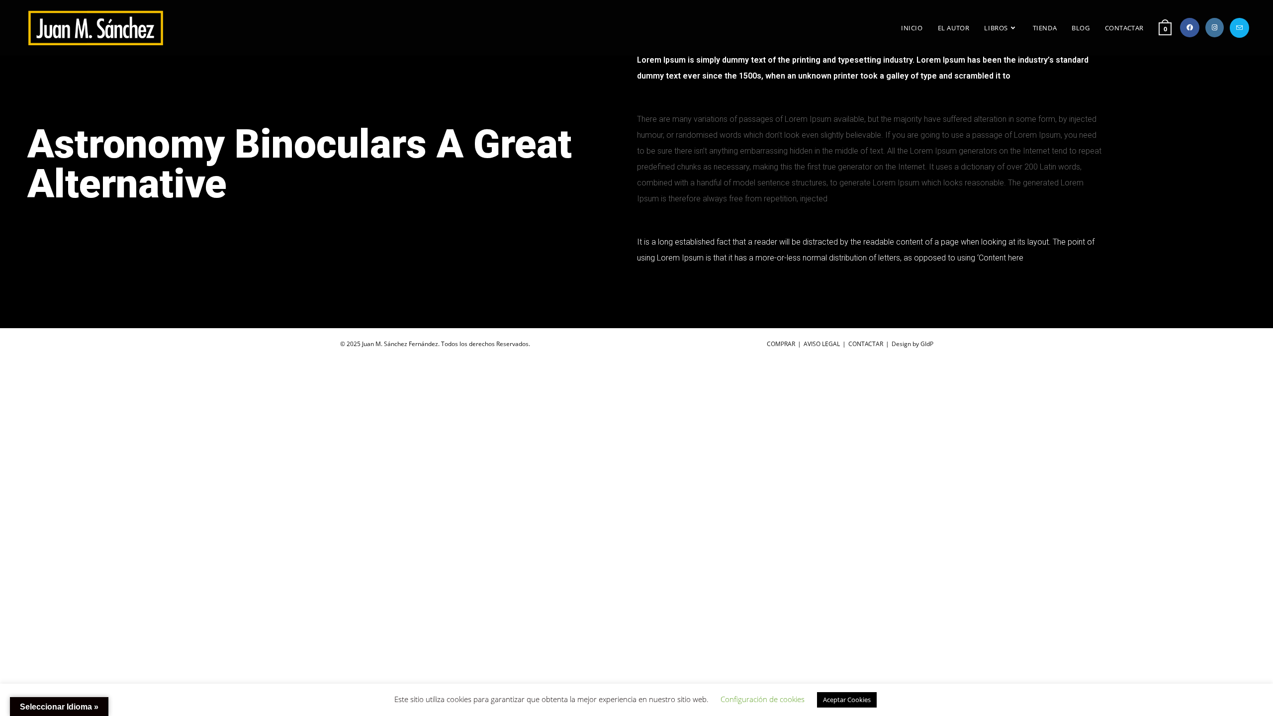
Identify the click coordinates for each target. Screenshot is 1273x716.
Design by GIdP (912, 344)
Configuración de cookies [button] (763, 699)
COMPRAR (781, 344)
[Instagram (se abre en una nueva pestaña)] (1214, 27)
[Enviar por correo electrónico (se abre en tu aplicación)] (1239, 28)
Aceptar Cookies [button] (847, 699)
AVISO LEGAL (822, 344)
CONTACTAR (865, 344)
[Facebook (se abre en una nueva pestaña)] (1189, 27)
